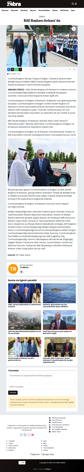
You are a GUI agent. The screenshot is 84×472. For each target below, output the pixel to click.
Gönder (13, 392)
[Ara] (73, 4)
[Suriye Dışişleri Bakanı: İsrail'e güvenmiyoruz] (24, 347)
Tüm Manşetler (57, 427)
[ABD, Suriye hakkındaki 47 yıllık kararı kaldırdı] (24, 293)
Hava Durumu (57, 420)
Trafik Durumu (57, 422)
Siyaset (33, 10)
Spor (73, 10)
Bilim (45, 443)
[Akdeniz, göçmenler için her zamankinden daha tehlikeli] (59, 293)
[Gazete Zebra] (14, 3)
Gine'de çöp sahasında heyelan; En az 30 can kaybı (24, 332)
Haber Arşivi (56, 432)
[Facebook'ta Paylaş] (8, 69)
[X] (25, 434)
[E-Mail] (21, 272)
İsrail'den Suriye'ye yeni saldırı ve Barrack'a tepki (57, 332)
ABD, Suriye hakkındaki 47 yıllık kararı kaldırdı (24, 305)
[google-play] (47, 454)
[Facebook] (21, 434)
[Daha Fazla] (20, 69)
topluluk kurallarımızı (29, 400)
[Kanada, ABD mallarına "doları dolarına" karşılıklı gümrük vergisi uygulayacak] (59, 347)
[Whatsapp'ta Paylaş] (16, 69)
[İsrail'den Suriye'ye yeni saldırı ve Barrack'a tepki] (59, 320)
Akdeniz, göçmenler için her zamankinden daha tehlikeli (55, 305)
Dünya (55, 10)
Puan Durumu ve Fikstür (60, 425)
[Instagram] (28, 434)
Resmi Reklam (44, 10)
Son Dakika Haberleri (59, 429)
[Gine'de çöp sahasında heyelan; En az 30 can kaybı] (24, 320)
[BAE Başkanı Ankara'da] (42, 46)
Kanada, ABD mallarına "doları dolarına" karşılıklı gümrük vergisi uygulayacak (58, 360)
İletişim (11, 450)
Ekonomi (14, 10)
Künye (45, 450)
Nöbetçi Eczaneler (59, 418)
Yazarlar (5, 10)
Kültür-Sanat (13, 445)
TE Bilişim (47, 469)
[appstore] (35, 454)
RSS (22, 463)
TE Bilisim (24, 267)
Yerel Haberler (48, 448)
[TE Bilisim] (13, 268)
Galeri (45, 445)
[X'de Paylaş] (12, 69)
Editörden (64, 10)
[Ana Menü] (76, 4)
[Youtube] (32, 434)
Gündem (24, 10)
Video (11, 443)
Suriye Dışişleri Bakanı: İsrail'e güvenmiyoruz (21, 359)
